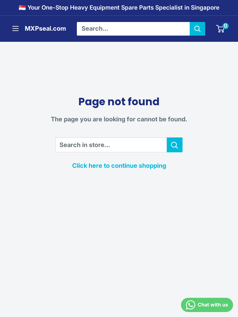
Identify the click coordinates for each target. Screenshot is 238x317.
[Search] (197, 29)
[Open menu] (15, 28)
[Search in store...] (175, 144)
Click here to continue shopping (119, 165)
